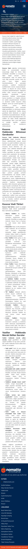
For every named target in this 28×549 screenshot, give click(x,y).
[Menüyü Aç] (24, 6)
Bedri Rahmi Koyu (6, 510)
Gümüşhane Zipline (6, 534)
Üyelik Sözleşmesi (6, 496)
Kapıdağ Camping (6, 515)
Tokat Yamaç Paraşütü (7, 542)
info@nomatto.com (8, 482)
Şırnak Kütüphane (6, 539)
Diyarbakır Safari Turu (7, 526)
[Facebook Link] (25, 1)
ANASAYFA (4, 32)
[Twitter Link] (23, 1)
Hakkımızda (4, 490)
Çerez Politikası (5, 501)
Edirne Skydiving (6, 529)
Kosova (11, 32)
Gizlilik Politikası (5, 485)
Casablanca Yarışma (7, 537)
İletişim (3, 493)
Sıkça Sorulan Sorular (7, 488)
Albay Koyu (4, 523)
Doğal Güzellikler (18, 32)
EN (18, 1)
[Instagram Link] (21, 1)
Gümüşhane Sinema (7, 531)
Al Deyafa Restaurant (7, 521)
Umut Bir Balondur (6, 513)
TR (15, 1)
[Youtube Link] (27, 1)
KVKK (2, 498)
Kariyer (3, 503)
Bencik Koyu (4, 518)
